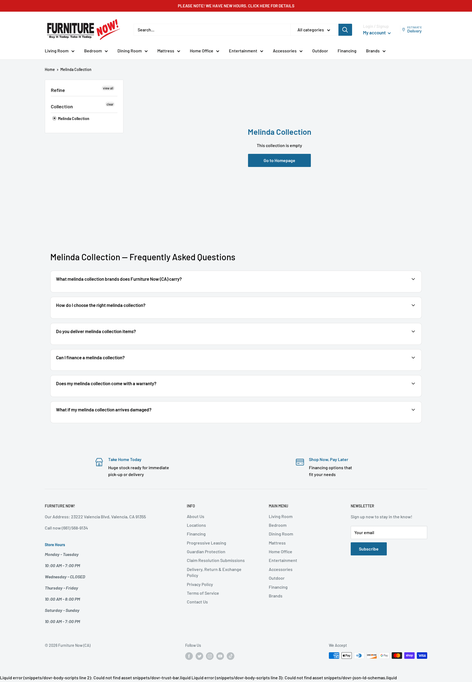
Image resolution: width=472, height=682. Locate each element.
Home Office (201, 50)
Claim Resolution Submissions (216, 560)
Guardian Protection (206, 551)
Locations (196, 525)
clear (110, 104)
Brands (373, 50)
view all (108, 88)
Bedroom (93, 50)
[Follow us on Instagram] (210, 656)
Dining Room (129, 50)
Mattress (165, 50)
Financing (347, 50)
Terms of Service (203, 593)
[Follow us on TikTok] (230, 656)
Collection (62, 106)
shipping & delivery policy (362, 344)
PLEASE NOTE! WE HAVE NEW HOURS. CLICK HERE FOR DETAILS (236, 5)
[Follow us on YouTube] (220, 656)
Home (50, 69)
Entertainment (243, 50)
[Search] (345, 30)
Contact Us (197, 601)
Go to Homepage (279, 160)
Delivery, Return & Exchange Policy (214, 572)
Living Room (57, 50)
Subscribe (369, 548)
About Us (195, 516)
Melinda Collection (73, 118)
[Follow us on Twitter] (199, 656)
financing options (99, 370)
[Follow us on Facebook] (189, 656)
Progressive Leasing (206, 542)
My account (375, 32)
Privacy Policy (200, 584)
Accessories (285, 50)
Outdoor (320, 50)
